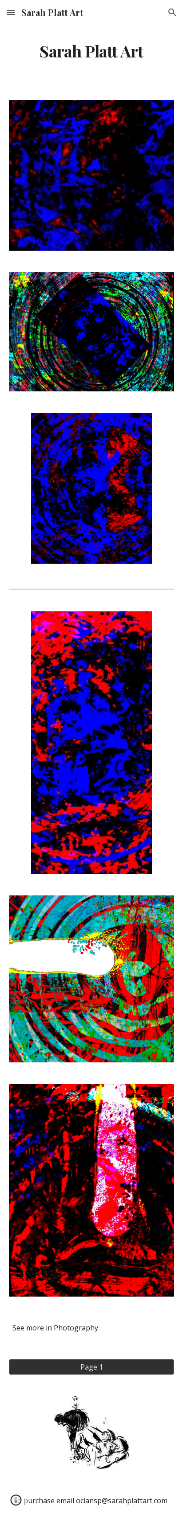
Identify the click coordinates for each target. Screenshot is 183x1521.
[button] (10, 12)
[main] (91, 51)
